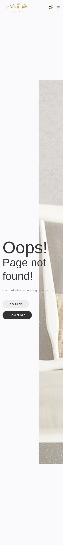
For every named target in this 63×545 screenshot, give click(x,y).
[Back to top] (54, 536)
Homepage (17, 315)
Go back (15, 304)
